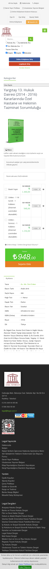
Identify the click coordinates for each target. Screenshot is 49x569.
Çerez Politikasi (8, 483)
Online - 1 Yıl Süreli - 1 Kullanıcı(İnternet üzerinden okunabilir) (13, 206)
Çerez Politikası (24, 564)
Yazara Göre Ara (12, 49)
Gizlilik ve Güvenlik (9, 486)
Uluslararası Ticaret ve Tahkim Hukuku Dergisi (20, 547)
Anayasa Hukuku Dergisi (11, 507)
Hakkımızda (26, 3)
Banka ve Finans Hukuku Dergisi (15, 510)
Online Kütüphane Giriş (24, 59)
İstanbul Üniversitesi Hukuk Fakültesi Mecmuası (21, 521)
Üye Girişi (22, 17)
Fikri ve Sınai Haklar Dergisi (13, 513)
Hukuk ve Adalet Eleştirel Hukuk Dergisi (17, 516)
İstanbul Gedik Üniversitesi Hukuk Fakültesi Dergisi (22, 519)
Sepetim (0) (33, 22)
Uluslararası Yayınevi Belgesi (34, 8)
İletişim (36, 3)
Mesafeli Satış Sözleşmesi (12, 495)
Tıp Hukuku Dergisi (9, 544)
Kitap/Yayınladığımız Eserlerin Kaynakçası (18, 465)
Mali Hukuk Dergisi (9, 536)
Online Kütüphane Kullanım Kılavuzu (24, 12)
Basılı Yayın (13, 189)
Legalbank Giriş (24, 64)
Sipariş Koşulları (8, 480)
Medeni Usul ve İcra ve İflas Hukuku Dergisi (19, 539)
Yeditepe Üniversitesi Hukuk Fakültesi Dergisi (20, 550)
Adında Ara (11, 43)
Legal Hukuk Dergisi (10, 533)
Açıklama (9, 278)
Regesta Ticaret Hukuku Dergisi (14, 541)
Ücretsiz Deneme (24, 68)
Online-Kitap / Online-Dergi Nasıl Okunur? (22, 244)
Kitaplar (10, 53)
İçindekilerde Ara (24, 43)
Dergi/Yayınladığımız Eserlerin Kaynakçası (18, 468)
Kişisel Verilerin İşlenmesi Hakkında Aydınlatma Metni (23, 451)
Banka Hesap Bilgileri (10, 492)
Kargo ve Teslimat (9, 489)
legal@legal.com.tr (9, 411)
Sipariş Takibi (34, 17)
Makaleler (27, 53)
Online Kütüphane (15, 22)
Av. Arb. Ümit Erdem (28, 284)
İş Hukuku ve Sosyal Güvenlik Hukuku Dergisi (20, 524)
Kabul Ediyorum (25, 567)
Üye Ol (12, 17)
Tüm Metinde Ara (13, 46)
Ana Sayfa (13, 3)
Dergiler (18, 53)
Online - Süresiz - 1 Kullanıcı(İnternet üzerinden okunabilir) (12, 228)
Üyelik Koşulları (8, 478)
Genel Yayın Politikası (12, 8)
